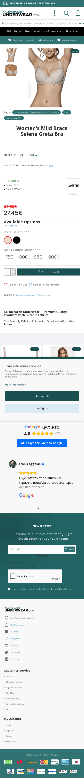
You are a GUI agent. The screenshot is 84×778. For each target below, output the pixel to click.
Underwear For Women (32, 23)
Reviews (33, 155)
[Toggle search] (66, 13)
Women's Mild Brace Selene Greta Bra (36, 112)
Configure (42, 408)
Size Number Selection (21, 249)
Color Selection (15, 232)
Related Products (29, 337)
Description (13, 155)
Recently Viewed (57, 337)
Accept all (42, 396)
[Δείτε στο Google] (13, 464)
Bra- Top (53, 23)
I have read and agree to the (41, 589)
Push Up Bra (69, 23)
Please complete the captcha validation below (21, 565)
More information (15, 384)
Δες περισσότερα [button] (31, 487)
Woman (11, 23)
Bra (51, 165)
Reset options (10, 225)
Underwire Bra (13, 118)
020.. (67, 112)
